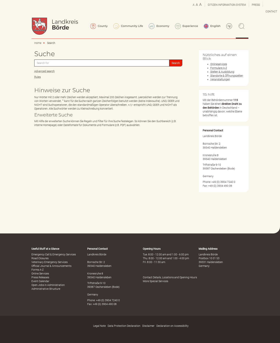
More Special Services (155, 281)
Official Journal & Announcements (51, 265)
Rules (37, 76)
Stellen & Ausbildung (222, 71)
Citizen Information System (227, 4)
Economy (162, 26)
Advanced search (44, 71)
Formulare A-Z (218, 67)
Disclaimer (148, 325)
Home (37, 42)
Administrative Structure (45, 288)
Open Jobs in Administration (48, 285)
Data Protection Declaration (124, 325)
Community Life (131, 26)
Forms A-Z (37, 269)
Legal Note (99, 325)
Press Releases (40, 277)
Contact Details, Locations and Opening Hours (170, 277)
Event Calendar (40, 281)
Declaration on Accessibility (172, 325)
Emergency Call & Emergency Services (53, 254)
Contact (271, 11)
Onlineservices (218, 64)
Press (256, 4)
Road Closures (40, 258)
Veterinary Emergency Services (49, 262)
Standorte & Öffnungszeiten (226, 75)
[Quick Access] (229, 27)
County (102, 26)
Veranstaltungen (220, 79)
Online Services (40, 273)
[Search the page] (242, 27)
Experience (190, 26)
